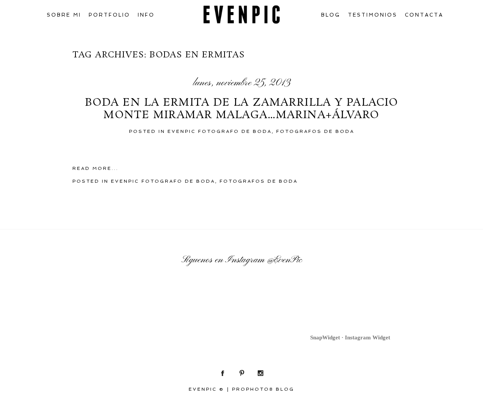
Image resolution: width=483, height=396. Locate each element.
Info (146, 15)
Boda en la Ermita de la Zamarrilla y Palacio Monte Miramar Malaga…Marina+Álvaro (241, 109)
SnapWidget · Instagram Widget (350, 337)
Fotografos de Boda (315, 131)
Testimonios (372, 15)
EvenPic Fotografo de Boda (220, 131)
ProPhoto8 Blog (263, 389)
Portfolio (109, 15)
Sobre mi (64, 15)
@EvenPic (284, 260)
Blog (330, 15)
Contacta (424, 15)
